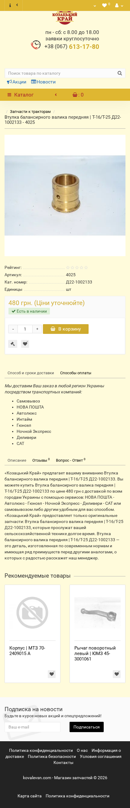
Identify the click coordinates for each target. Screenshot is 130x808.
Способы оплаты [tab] (75, 373)
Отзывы (41, 460)
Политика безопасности (52, 756)
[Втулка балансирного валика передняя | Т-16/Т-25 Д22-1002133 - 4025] (65, 195)
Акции (19, 82)
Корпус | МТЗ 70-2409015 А (27, 650)
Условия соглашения (101, 756)
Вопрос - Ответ (71, 460)
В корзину (69, 329)
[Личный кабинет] (118, 5)
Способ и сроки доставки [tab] (31, 373)
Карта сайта (30, 795)
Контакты (63, 762)
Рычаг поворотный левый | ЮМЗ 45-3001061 (95, 653)
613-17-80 (71, 46)
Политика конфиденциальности (41, 750)
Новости (46, 82)
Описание (17, 460)
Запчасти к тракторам (30, 111)
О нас (82, 750)
